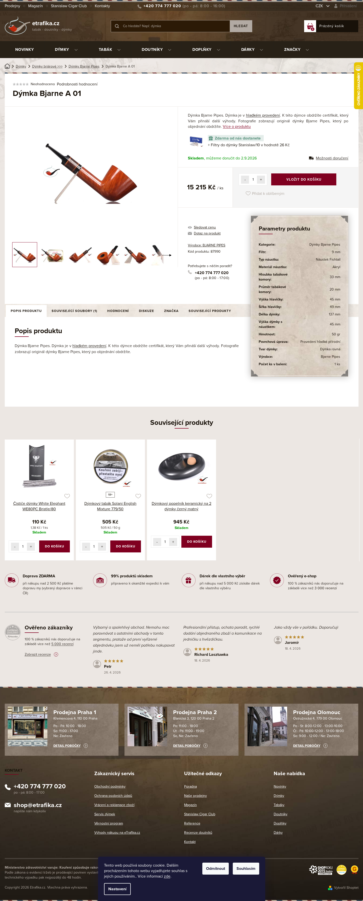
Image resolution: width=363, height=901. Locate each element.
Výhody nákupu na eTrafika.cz (117, 832)
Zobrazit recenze (38, 654)
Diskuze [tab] (146, 311)
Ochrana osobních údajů (113, 796)
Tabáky (279, 805)
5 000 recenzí (62, 644)
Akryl (336, 267)
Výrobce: (206, 245)
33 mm (335, 277)
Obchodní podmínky (109, 786)
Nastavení (117, 889)
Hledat (241, 26)
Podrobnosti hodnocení (77, 84)
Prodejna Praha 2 (195, 712)
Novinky (280, 786)
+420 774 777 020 (212, 272)
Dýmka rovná (330, 349)
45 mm (335, 299)
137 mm (334, 314)
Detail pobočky (67, 746)
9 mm (336, 252)
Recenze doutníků (198, 832)
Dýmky (279, 796)
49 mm (335, 307)
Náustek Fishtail (328, 259)
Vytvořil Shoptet (346, 888)
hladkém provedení (263, 115)
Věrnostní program (108, 823)
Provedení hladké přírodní (320, 342)
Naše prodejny (195, 796)
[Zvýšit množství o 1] (261, 180)
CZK (320, 5)
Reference (192, 823)
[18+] (110, 466)
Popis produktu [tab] (26, 311)
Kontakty (102, 5)
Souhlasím (246, 868)
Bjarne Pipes (330, 357)
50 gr (336, 334)
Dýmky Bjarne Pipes (324, 244)
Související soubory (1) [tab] (74, 311)
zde (167, 876)
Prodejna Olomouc (316, 712)
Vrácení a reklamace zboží (114, 805)
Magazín (35, 5)
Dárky (278, 832)
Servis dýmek (104, 814)
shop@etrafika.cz (38, 806)
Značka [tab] (171, 311)
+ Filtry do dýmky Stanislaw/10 (249, 145)
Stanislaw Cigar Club (69, 5)
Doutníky (280, 814)
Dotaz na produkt (207, 233)
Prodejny (12, 5)
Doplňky (280, 823)
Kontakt (190, 842)
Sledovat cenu (205, 227)
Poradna (190, 786)
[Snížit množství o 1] (245, 180)
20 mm (335, 289)
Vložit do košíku (303, 179)
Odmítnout (215, 868)
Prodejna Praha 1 (74, 712)
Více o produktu (237, 126)
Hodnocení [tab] (118, 311)
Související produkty (210, 311)
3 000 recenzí (326, 588)
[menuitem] (24, 49)
